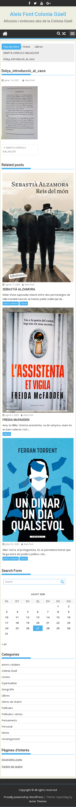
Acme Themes (38, 801)
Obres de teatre (12, 701)
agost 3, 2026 (12, 415)
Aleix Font (30, 80)
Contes (6, 677)
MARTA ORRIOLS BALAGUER (14, 149)
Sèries (5, 732)
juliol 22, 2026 (12, 544)
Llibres (24, 303)
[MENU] (72, 33)
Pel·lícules (7, 708)
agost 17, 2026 (12, 284)
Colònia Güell (9, 670)
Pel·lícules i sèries (12, 714)
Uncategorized (11, 739)
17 (6, 622)
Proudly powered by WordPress (23, 797)
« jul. (4, 644)
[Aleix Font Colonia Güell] (5, 33)
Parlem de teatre (12, 766)
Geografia (8, 689)
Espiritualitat (9, 683)
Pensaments (9, 720)
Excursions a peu (12, 759)
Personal (7, 726)
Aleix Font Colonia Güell (38, 14)
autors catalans (11, 303)
